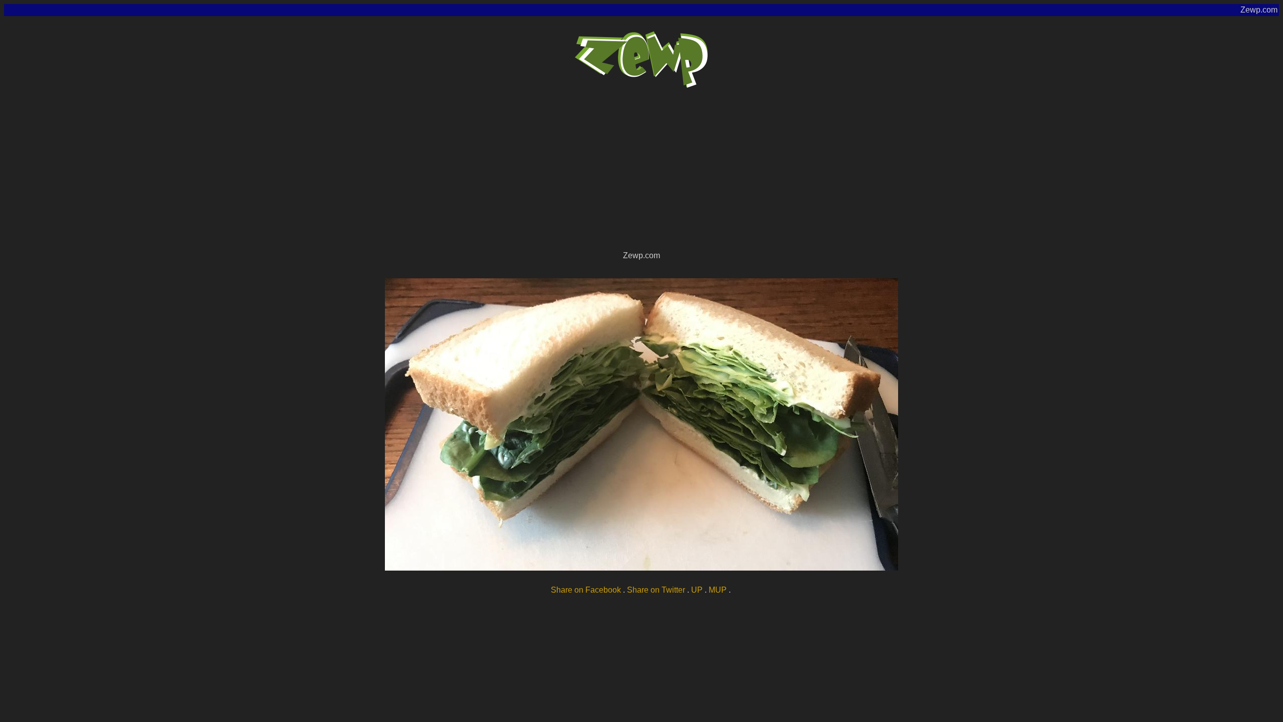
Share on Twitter (656, 590)
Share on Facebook (586, 590)
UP (697, 590)
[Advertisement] (641, 173)
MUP (718, 590)
